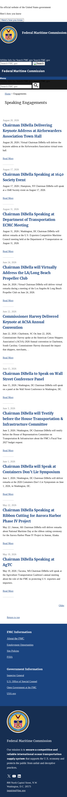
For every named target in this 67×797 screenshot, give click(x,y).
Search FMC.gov (42, 60)
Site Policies (13, 650)
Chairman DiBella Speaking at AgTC (28, 562)
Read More (8, 158)
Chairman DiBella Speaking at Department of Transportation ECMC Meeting (29, 219)
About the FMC (15, 638)
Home (8, 93)
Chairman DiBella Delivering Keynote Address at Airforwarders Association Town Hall (32, 130)
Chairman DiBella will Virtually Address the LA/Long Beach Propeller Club (30, 272)
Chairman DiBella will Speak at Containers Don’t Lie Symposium (31, 469)
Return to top (13, 617)
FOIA (10, 656)
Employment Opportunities (20, 644)
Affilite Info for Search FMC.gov (16, 60)
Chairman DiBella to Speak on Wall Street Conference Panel (33, 376)
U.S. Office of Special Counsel (22, 681)
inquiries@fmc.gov (16, 790)
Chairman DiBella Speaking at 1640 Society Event (33, 177)
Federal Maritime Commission (44, 33)
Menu (3, 78)
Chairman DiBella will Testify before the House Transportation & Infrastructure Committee (33, 418)
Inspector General (15, 675)
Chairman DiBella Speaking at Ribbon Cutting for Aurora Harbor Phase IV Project (32, 515)
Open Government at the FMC (21, 687)
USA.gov (11, 693)
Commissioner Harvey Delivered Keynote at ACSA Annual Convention (31, 322)
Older (61, 605)
